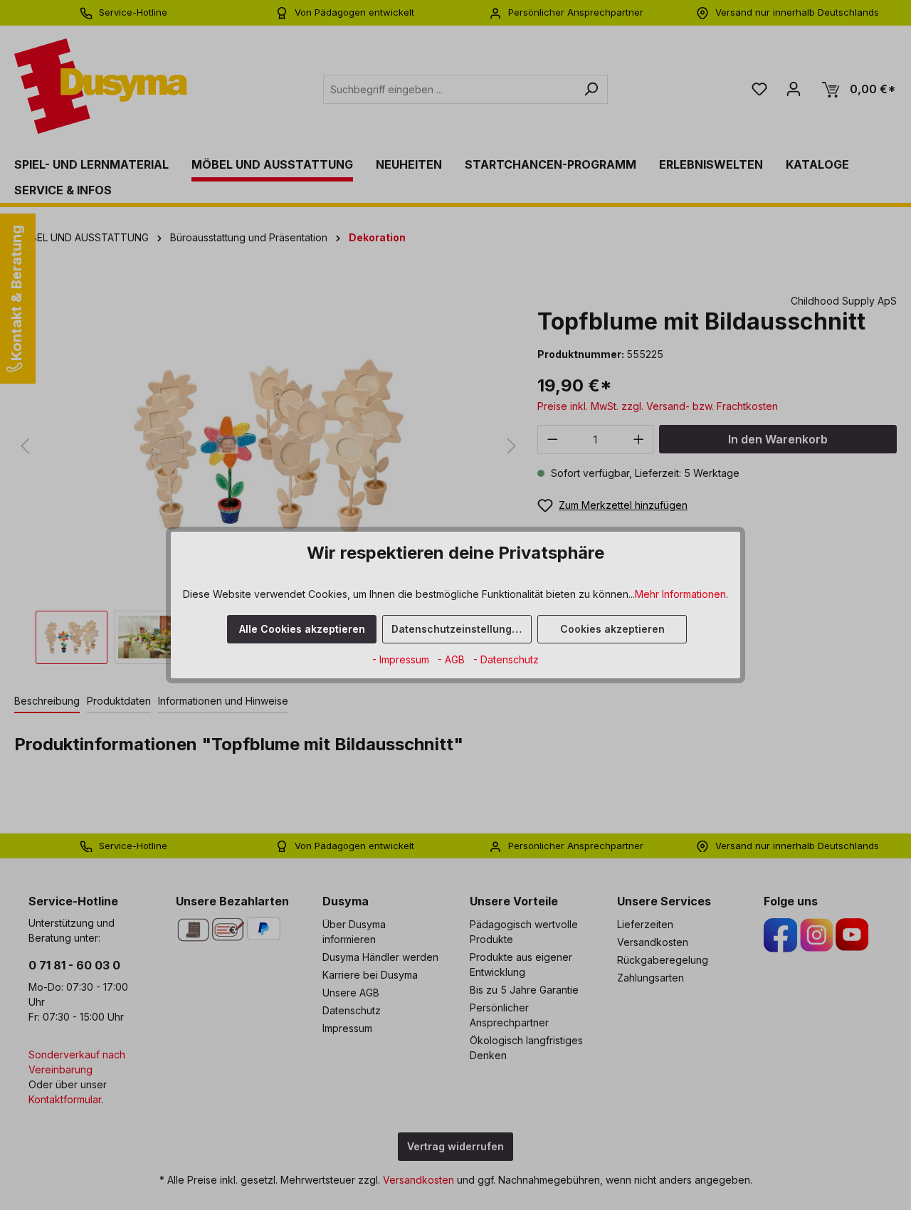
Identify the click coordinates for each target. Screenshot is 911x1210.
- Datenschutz (506, 659)
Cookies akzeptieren (612, 629)
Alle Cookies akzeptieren (302, 629)
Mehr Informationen (680, 594)
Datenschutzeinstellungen (458, 629)
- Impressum (402, 659)
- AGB (453, 659)
